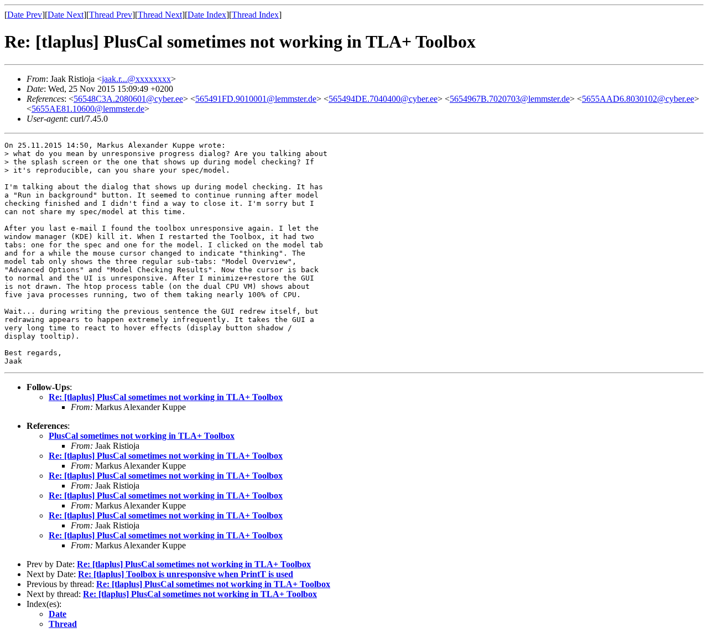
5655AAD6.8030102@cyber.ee (638, 98)
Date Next (66, 14)
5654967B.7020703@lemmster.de (510, 98)
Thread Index (255, 14)
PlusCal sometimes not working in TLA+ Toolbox (142, 435)
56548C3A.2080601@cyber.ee (128, 98)
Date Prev (24, 14)
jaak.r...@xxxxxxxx (136, 79)
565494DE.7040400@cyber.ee (383, 98)
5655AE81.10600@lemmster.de (88, 108)
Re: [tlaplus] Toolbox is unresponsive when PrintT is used (185, 574)
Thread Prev (110, 14)
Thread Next (160, 14)
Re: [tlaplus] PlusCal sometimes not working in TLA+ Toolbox (166, 397)
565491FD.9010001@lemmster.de (255, 98)
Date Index (207, 14)
